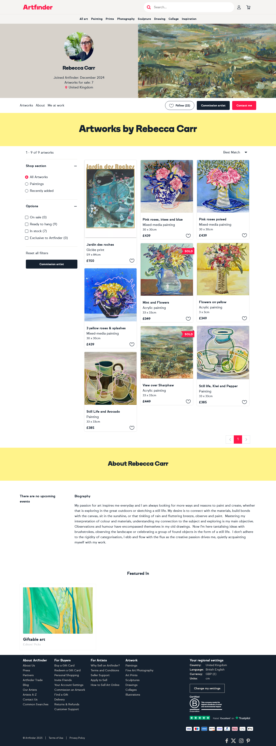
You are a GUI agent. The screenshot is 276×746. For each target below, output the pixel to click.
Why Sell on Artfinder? (105, 665)
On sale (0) (38, 217)
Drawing (159, 19)
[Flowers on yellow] (223, 282)
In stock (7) (38, 231)
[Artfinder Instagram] (241, 741)
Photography (126, 19)
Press (26, 670)
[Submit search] (149, 7)
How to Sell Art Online (105, 685)
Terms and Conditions (105, 670)
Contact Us (30, 699)
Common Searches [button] (36, 704)
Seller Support (100, 675)
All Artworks (39, 177)
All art (84, 19)
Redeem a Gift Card (67, 670)
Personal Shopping (66, 675)
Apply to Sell (99, 680)
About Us (29, 665)
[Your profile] (239, 7)
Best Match (231, 152)
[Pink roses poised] (223, 199)
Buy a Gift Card (64, 665)
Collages (131, 690)
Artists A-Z (30, 694)
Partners (28, 675)
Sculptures (132, 680)
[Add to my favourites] (132, 260)
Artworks (26, 105)
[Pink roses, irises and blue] (167, 199)
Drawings (131, 685)
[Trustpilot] (220, 717)
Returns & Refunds (66, 704)
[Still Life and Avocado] (110, 391)
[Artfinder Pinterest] (248, 741)
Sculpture (144, 19)
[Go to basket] (248, 7)
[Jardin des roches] (110, 212)
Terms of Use (56, 737)
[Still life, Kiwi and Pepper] (223, 366)
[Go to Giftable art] (58, 617)
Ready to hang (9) (43, 224)
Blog (26, 685)
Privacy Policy (77, 737)
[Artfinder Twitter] (233, 741)
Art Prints (131, 675)
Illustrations (132, 694)
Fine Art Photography (139, 670)
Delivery (59, 699)
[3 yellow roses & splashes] (110, 308)
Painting (96, 19)
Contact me (244, 105)
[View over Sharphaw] (167, 365)
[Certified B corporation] (206, 704)
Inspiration (189, 19)
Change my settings (207, 688)
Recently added (42, 191)
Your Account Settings (68, 685)
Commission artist (213, 105)
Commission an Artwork (69, 690)
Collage (174, 19)
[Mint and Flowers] (167, 282)
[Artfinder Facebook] (226, 741)
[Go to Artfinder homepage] (38, 7)
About (40, 105)
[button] (51, 166)
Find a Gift (61, 694)
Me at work (56, 105)
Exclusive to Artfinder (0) (49, 238)
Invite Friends (63, 680)
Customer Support (66, 709)
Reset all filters (37, 253)
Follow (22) (183, 105)
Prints (110, 19)
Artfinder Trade (33, 680)
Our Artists (30, 690)
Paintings (37, 184)
